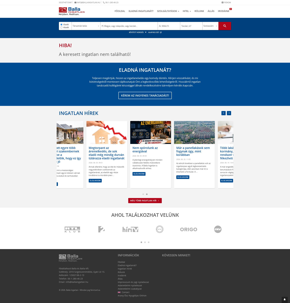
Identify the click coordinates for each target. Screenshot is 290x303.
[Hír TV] (130, 229)
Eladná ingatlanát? (141, 11)
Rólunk (199, 11)
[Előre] (229, 113)
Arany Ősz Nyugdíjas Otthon (132, 295)
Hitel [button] (186, 11)
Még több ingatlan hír (143, 200)
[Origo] (188, 229)
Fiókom (226, 2)
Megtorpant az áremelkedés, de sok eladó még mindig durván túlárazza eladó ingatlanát (79, 153)
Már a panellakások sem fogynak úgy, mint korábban (165, 151)
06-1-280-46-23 (110, 2)
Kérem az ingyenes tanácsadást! (145, 95)
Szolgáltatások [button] (167, 11)
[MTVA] (159, 229)
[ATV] (217, 229)
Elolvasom (67, 180)
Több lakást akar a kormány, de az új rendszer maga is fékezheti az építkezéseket (211, 153)
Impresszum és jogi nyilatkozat (133, 282)
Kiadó (66, 27)
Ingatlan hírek (78, 113)
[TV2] (101, 229)
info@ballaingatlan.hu (87, 2)
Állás (211, 11)
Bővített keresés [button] (136, 32)
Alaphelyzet (154, 32)
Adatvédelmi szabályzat (130, 288)
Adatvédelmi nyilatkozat (130, 285)
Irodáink (224, 10)
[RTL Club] (72, 229)
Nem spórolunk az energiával (117, 149)
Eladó (66, 24)
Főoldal (120, 11)
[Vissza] (223, 113)
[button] (285, 300)
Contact (125, 292)
